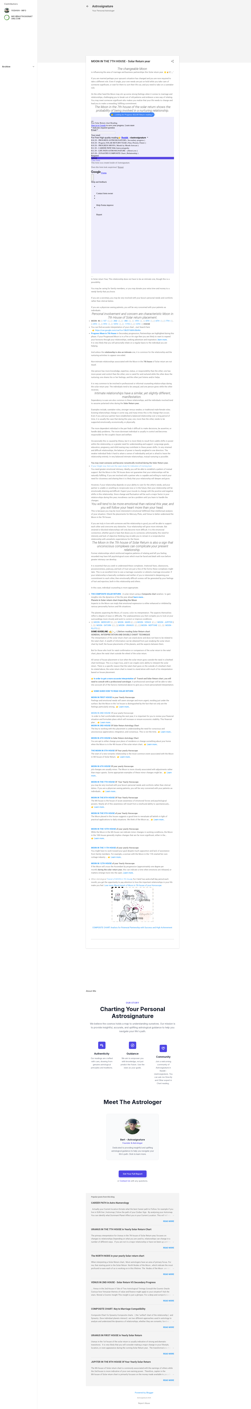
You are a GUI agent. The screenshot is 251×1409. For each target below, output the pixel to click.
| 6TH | (158, 321)
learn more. (138, 597)
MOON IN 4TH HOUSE (100, 738)
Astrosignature (102, 6)
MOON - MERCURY (102, 622)
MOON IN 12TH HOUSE (101, 863)
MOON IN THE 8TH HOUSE (103, 797)
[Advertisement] (194, 56)
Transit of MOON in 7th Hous (119, 879)
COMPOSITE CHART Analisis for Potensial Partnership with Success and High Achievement (132, 927)
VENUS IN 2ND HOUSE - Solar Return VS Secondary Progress (123, 1282)
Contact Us (125, 1181)
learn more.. (163, 340)
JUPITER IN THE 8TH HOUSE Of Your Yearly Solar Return (121, 1361)
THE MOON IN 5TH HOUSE (103, 750)
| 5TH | (148, 321)
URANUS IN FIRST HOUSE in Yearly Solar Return (116, 1335)
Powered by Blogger (144, 1392)
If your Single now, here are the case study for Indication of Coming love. (121, 466)
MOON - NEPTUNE (149, 625)
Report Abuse (144, 1403)
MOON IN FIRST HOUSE (101, 697)
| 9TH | (105, 324)
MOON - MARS (124, 622)
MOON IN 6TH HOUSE (100, 766)
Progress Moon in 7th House (104, 333)
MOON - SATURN (103, 625)
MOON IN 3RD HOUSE (100, 725)
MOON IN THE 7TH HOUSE (103, 782)
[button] (172, 61)
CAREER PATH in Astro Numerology (110, 1202)
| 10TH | (116, 324)
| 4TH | (137, 321)
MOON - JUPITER (164, 622)
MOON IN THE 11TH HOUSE (103, 848)
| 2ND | (115, 321)
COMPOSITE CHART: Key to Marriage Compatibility (118, 1308)
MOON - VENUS (144, 622)
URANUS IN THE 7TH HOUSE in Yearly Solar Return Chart (121, 1229)
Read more (168, 1221)
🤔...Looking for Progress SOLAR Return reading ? (132, 115)
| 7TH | (168, 321)
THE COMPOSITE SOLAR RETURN (106, 594)
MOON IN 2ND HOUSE (101, 713)
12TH (138, 324)
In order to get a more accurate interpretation (113, 678)
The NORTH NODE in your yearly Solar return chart (117, 1255)
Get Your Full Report (132, 1174)
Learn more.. (128, 873)
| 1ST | (105, 321)
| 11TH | (127, 324)
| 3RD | (126, 321)
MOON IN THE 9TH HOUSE (103, 813)
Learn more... (166, 732)
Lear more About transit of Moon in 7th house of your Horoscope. (133, 885)
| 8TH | (95, 324)
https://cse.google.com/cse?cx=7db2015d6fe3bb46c (118, 330)
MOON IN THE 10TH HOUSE (103, 829)
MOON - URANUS (126, 625)
